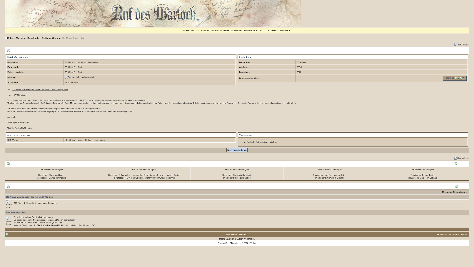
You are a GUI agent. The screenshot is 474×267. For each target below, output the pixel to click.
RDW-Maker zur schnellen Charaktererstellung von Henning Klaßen (149, 175)
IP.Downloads (235, 243)
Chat (261, 30)
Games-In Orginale (57, 178)
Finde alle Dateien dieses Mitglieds (262, 142)
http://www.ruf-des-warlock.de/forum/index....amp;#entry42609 (40, 89)
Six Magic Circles (50, 38)
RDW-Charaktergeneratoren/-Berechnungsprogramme (150, 178)
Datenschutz (236, 30)
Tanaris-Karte (428, 175)
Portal (226, 30)
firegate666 (93, 62)
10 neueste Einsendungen (454, 192)
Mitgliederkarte (250, 30)
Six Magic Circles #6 (242, 175)
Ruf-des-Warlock (16, 38)
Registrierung (216, 30)
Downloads (285, 30)
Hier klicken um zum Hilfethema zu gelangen (85, 140)
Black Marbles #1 (57, 175)
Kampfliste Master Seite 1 (335, 175)
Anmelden (205, 30)
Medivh (60, 225)
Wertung (450, 78)
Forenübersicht (271, 30)
